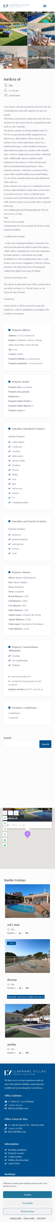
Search (7, 737)
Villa (10, 85)
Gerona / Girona (34, 340)
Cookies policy (16, 1218)
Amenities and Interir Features (28, 428)
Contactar (13, 717)
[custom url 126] (27, 956)
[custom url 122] (27, 901)
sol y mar (13, 924)
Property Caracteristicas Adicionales (23, 648)
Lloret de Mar (32, 344)
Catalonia (21, 340)
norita (11, 1044)
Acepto (27, 1194)
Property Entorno (21, 572)
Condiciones (14, 713)
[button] (44, 5)
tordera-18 (11, 818)
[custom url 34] (16, 5)
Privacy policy (29, 1218)
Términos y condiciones (24, 707)
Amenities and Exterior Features (29, 521)
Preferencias (27, 1211)
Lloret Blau (19, 344)
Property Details (20, 381)
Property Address (21, 329)
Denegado (27, 1202)
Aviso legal (41, 1218)
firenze (12, 979)
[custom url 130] (27, 1021)
